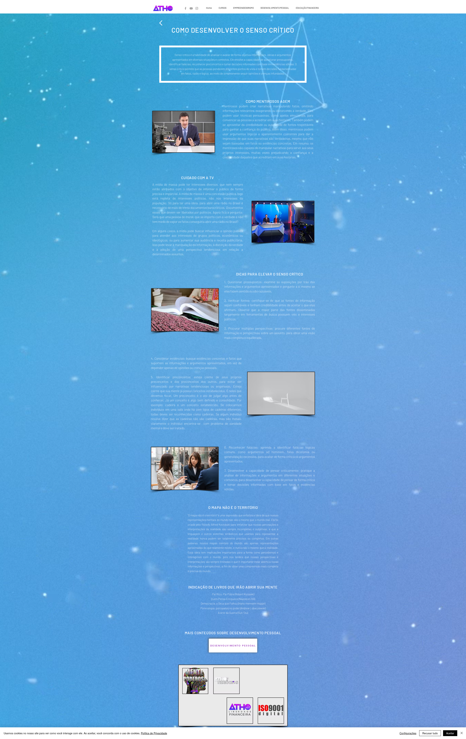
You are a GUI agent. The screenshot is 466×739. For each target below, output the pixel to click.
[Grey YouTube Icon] (191, 8)
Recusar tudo (430, 733)
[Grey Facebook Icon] (185, 8)
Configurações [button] (408, 733)
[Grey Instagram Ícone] (197, 8)
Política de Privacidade (154, 733)
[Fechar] (461, 733)
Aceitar (450, 733)
